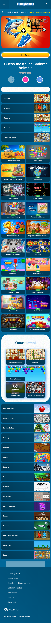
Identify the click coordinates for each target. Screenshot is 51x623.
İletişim (11, 597)
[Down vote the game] (25, 79)
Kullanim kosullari (15, 588)
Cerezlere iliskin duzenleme (19, 583)
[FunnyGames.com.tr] (2, 12)
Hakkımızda (12, 592)
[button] (46, 4)
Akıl (9, 12)
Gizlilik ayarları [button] (14, 573)
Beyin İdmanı (20, 12)
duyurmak (12, 602)
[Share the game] (11, 79)
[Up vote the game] (40, 79)
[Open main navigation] (4, 4)
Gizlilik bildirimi (14, 578)
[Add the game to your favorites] (45, 20)
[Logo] (25, 4)
